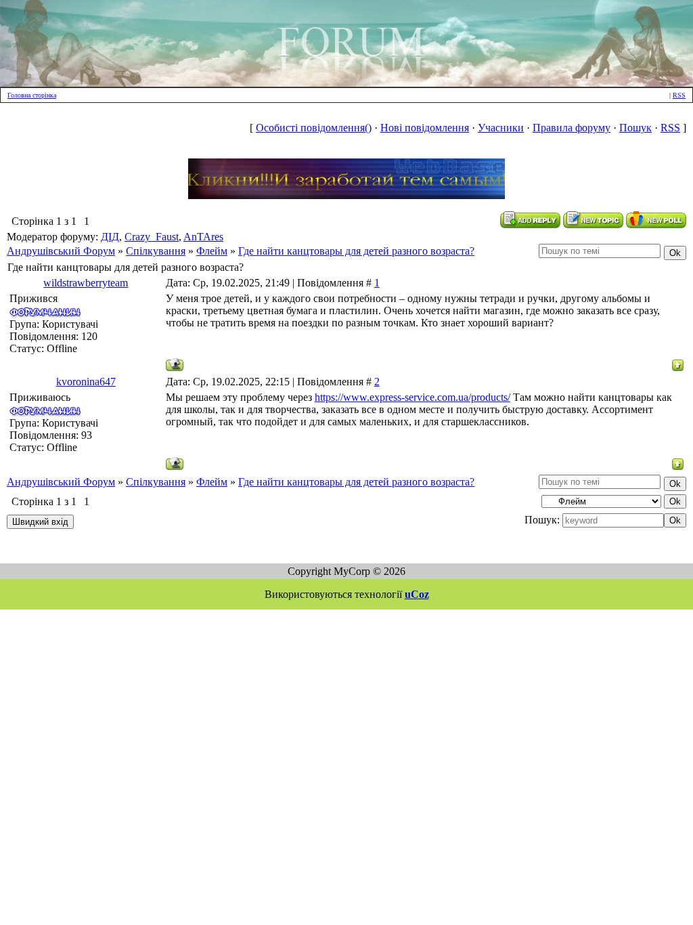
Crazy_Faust (152, 236)
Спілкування (155, 251)
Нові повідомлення (424, 127)
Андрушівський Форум (61, 251)
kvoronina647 (86, 381)
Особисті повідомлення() (314, 127)
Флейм (211, 251)
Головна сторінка (31, 95)
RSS (679, 95)
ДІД (110, 236)
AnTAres (203, 236)
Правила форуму (571, 127)
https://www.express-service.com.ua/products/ (412, 397)
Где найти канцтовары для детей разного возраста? (356, 251)
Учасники (501, 127)
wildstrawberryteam (85, 282)
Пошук (635, 127)
